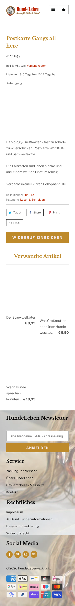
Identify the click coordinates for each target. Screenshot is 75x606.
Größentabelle (59, 95)
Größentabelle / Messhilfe (25, 485)
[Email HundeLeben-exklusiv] (34, 554)
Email (16, 222)
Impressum (14, 512)
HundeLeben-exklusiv (34, 568)
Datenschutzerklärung (22, 526)
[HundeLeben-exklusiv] (23, 13)
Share (37, 212)
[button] (46, 119)
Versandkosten (36, 65)
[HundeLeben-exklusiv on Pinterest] (17, 554)
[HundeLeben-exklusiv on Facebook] (9, 554)
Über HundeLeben (19, 478)
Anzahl (10, 106)
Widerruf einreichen (37, 238)
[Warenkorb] (64, 9)
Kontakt (12, 492)
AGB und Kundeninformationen (29, 519)
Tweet (17, 212)
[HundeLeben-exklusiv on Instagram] (25, 554)
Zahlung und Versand (21, 471)
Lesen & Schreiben (32, 199)
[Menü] (53, 9)
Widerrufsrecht (17, 533)
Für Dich (29, 194)
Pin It (56, 212)
